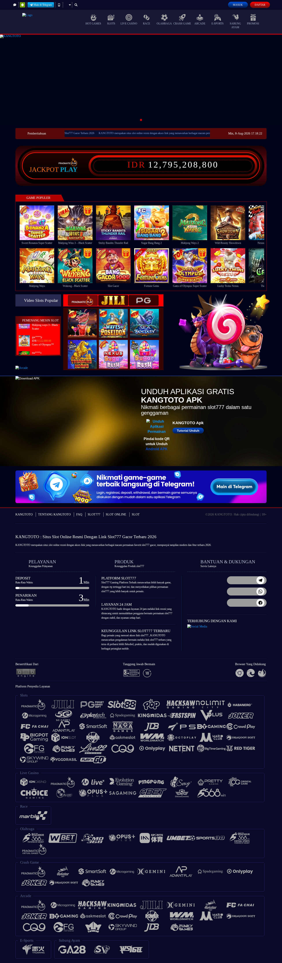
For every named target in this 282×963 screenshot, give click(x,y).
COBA (85, 318)
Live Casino (129, 23)
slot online (54, 545)
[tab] (83, 300)
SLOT (136, 514)
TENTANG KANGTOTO (54, 514)
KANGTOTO (24, 514)
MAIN (40, 222)
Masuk (238, 4)
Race (146, 23)
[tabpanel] (141, 80)
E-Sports (218, 23)
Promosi (253, 23)
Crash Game (182, 23)
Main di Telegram (42, 4)
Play (69, 169)
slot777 (145, 545)
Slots (111, 23)
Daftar (260, 4)
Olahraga (164, 23)
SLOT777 (94, 514)
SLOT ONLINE (116, 514)
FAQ (79, 514)
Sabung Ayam (235, 25)
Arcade (199, 23)
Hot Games (93, 23)
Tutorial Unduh (188, 430)
